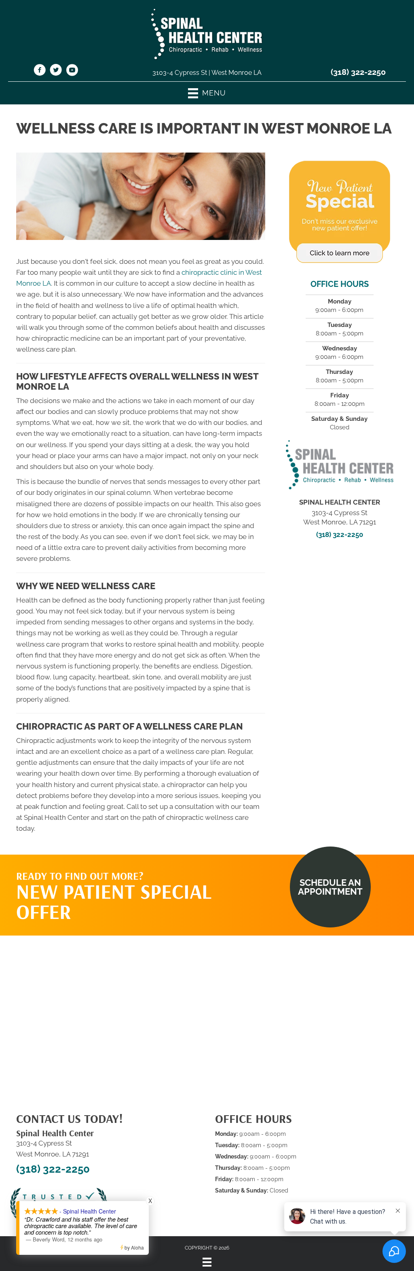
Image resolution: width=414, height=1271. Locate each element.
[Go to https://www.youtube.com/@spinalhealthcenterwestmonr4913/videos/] (72, 71)
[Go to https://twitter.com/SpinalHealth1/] (56, 71)
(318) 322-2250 (358, 72)
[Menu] (207, 1262)
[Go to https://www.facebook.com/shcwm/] (40, 71)
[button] (330, 887)
